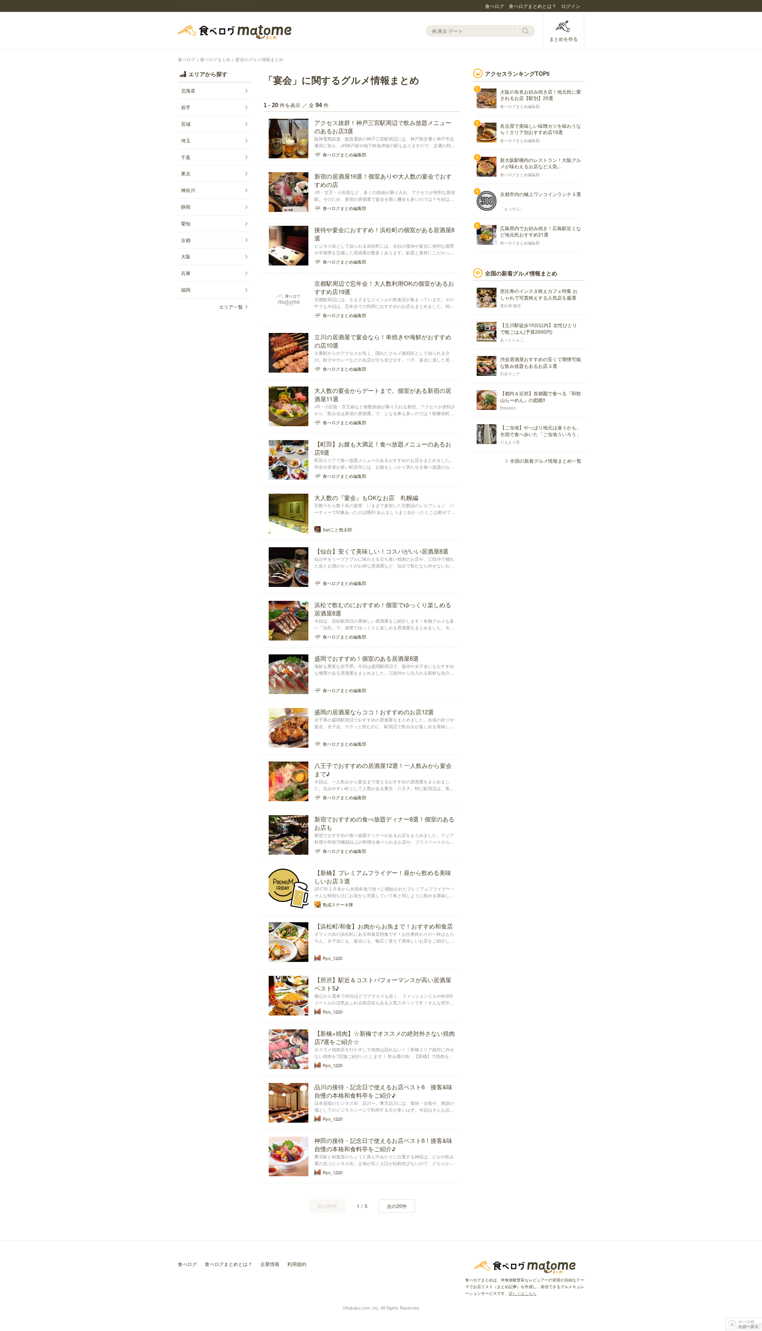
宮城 (185, 123)
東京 (185, 173)
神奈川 (188, 190)
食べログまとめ (234, 32)
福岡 (185, 289)
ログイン (570, 6)
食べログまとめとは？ (532, 5)
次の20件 (397, 1205)
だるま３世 (510, 442)
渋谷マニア (510, 374)
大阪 (185, 256)
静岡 (185, 206)
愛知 (185, 223)
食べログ (494, 5)
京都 (185, 240)
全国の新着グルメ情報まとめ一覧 (545, 460)
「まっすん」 (512, 209)
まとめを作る (563, 38)
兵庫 (185, 272)
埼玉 (185, 140)
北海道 (188, 90)
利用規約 (296, 1263)
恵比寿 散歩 (510, 305)
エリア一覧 (231, 306)
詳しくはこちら (523, 1293)
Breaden (508, 408)
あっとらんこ (512, 339)
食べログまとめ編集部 (520, 106)
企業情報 (269, 1263)
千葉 (185, 157)
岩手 (185, 107)
